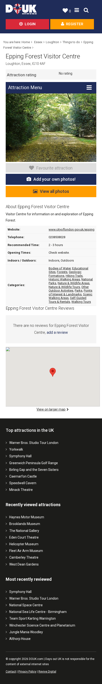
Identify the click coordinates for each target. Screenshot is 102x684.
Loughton (52, 42)
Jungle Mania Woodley (26, 632)
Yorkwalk (16, 449)
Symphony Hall (20, 456)
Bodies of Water (60, 268)
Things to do (71, 42)
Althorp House (20, 639)
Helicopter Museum (23, 544)
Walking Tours (81, 301)
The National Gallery (24, 531)
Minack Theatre (21, 490)
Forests (62, 272)
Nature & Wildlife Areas (73, 283)
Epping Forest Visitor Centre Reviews (40, 308)
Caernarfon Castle (23, 476)
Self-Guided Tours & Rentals (67, 299)
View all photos (54, 191)
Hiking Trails (74, 276)
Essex (38, 42)
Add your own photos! (54, 179)
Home (26, 42)
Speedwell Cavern (22, 483)
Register (74, 24)
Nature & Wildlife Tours (64, 287)
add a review (57, 332)
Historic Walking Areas (64, 279)
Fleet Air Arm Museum (26, 551)
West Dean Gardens (24, 564)
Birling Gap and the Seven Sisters (34, 470)
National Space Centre (26, 605)
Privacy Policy (27, 671)
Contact (11, 671)
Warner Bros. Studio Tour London (33, 443)
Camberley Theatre (23, 557)
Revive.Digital (47, 671)
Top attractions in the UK (30, 430)
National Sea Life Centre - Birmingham (38, 612)
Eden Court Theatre (24, 537)
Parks (78, 290)
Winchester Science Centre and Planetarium (42, 625)
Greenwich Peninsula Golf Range (33, 463)
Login (30, 24)
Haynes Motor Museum (26, 517)
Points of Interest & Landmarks (70, 292)
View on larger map (51, 409)
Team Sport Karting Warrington (32, 618)
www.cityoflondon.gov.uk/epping (71, 229)
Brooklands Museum (24, 524)
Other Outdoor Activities (69, 289)
